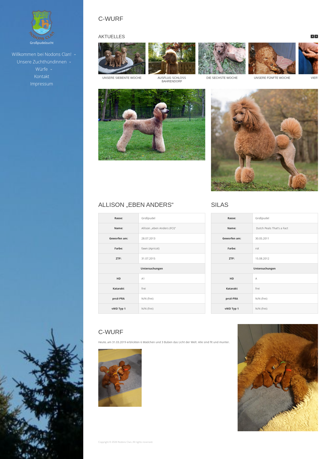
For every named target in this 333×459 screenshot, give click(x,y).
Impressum (41, 84)
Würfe (41, 69)
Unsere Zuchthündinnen (42, 62)
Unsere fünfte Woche (272, 77)
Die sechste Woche (222, 77)
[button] (316, 36)
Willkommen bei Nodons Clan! (41, 54)
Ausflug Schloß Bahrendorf (172, 79)
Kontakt (41, 76)
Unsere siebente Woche (121, 77)
